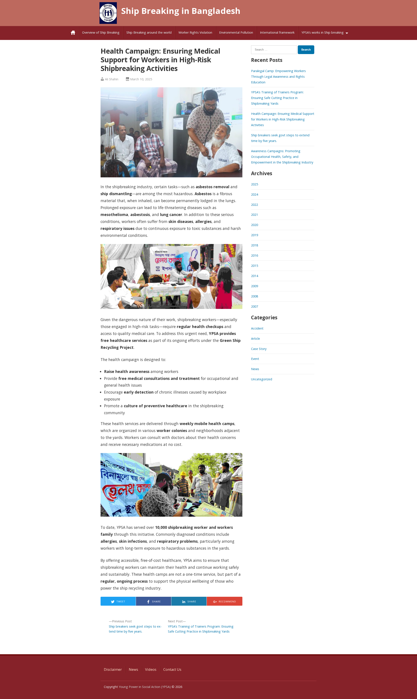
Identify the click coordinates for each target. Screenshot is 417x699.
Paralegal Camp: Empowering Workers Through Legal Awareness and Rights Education (278, 76)
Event (255, 359)
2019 (254, 235)
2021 (254, 215)
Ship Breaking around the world (149, 32)
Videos (150, 669)
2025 (254, 184)
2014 (254, 276)
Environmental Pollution (236, 32)
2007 (254, 306)
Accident (257, 328)
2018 (254, 245)
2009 (254, 286)
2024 (254, 194)
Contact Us (172, 669)
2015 (254, 266)
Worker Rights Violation (195, 32)
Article (255, 338)
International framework (277, 32)
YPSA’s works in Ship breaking (322, 32)
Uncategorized (261, 379)
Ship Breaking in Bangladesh (180, 10)
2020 (254, 225)
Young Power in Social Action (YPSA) (145, 687)
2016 (254, 255)
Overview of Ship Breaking (100, 32)
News (255, 369)
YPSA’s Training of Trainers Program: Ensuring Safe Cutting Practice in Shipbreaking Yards (277, 98)
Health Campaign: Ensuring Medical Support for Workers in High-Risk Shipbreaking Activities (282, 119)
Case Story (258, 349)
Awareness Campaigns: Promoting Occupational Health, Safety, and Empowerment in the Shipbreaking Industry (282, 156)
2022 (254, 205)
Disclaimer (113, 669)
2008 (254, 296)
